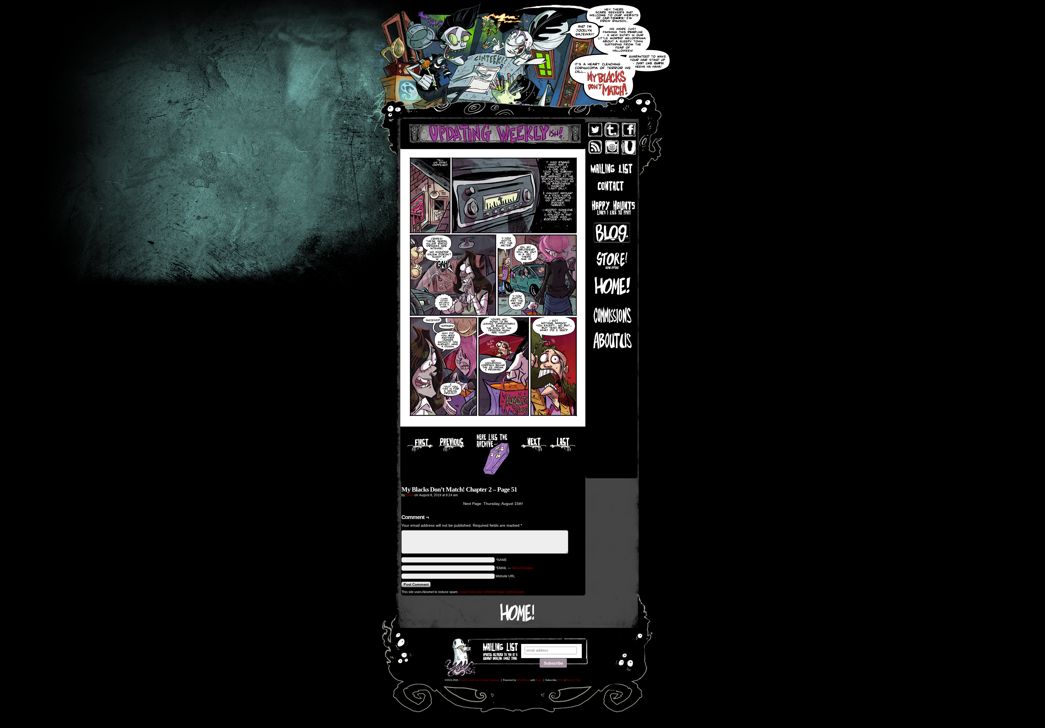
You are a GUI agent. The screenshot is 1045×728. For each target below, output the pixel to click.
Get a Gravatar (522, 568)
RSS (560, 680)
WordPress (523, 680)
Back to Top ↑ (574, 680)
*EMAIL (514, 568)
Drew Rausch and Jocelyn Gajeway (479, 680)
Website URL (505, 576)
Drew (410, 495)
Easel (539, 680)
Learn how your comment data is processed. (491, 592)
